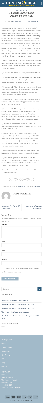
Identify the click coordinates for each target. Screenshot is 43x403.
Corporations (6, 351)
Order (4, 343)
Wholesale (5, 359)
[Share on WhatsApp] (10, 179)
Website (4, 259)
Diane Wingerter (32, 21)
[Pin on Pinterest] (25, 179)
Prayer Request (7, 347)
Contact (4, 366)
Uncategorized (21, 10)
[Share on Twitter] (18, 179)
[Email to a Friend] (21, 179)
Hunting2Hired (7, 340)
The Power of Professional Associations (15, 312)
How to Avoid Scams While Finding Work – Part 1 (19, 308)
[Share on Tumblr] (32, 179)
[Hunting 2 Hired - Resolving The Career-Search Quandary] (21, 3)
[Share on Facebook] (14, 179)
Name (4, 241)
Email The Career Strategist (11, 388)
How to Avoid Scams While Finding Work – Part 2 (19, 304)
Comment (5, 224)
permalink (37, 186)
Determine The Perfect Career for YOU (15, 301)
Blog (3, 363)
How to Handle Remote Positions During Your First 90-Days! (21, 317)
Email (4, 250)
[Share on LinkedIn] (28, 179)
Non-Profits (6, 355)
